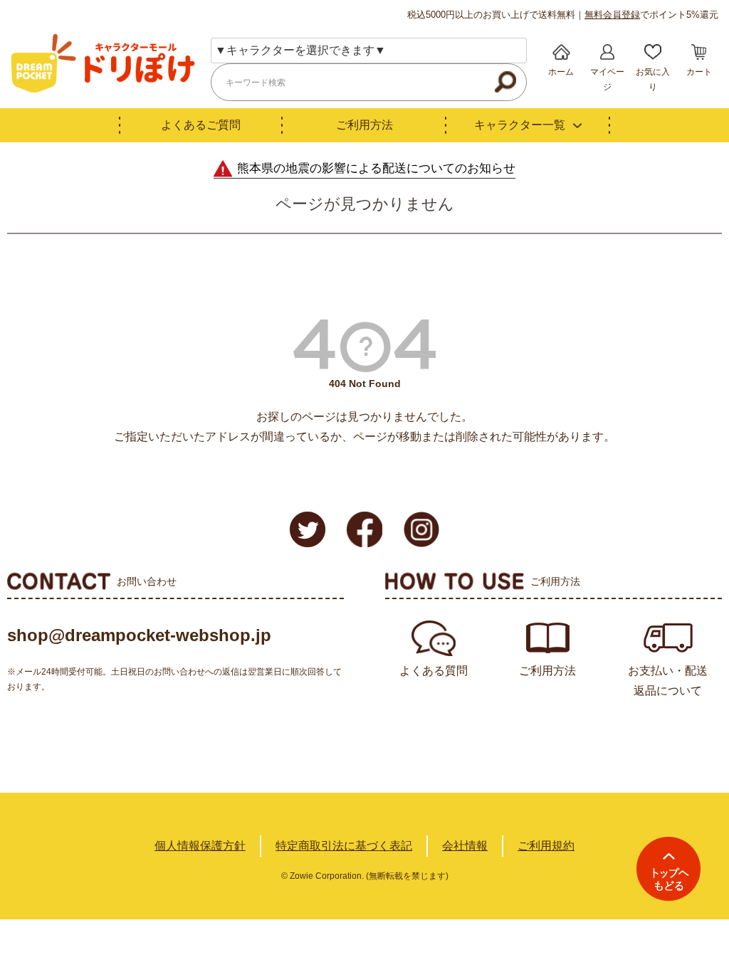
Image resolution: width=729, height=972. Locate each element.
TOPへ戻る (668, 869)
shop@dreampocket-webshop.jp (139, 635)
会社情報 (465, 846)
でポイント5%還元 (651, 14)
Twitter (307, 529)
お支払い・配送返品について (668, 681)
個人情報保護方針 (200, 846)
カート (699, 72)
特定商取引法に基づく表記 (344, 846)
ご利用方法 (364, 125)
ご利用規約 (546, 846)
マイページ (607, 79)
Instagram (421, 529)
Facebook (364, 529)
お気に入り (653, 79)
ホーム (561, 72)
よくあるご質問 (201, 125)
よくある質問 (433, 671)
